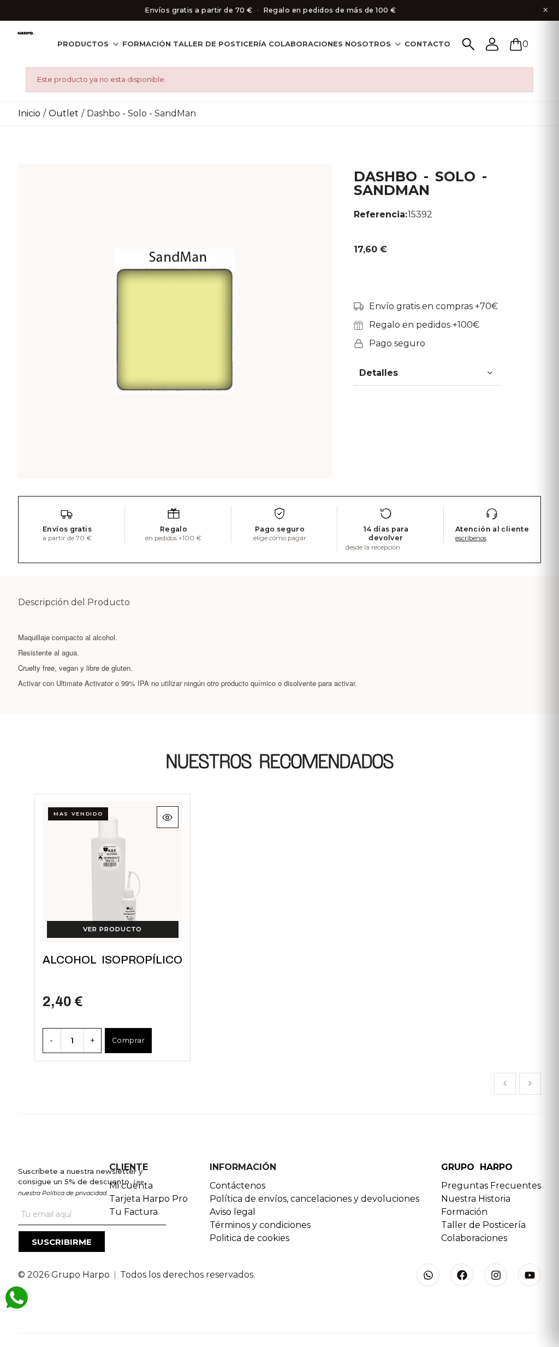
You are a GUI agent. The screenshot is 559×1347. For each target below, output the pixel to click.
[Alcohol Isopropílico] (113, 872)
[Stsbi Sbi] (428, 1274)
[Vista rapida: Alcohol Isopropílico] (167, 817)
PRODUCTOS (83, 43)
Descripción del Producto (74, 602)
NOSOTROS (368, 43)
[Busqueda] (468, 44)
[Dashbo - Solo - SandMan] (175, 321)
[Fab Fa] (461, 1274)
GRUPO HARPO (477, 1167)
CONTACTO (427, 43)
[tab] (88, 44)
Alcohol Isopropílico (112, 960)
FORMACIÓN (146, 43)
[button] (505, 1084)
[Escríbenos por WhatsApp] (16, 1297)
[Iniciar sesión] (492, 44)
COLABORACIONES (306, 43)
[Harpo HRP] (26, 33)
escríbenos (470, 538)
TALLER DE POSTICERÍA (219, 43)
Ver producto (112, 929)
